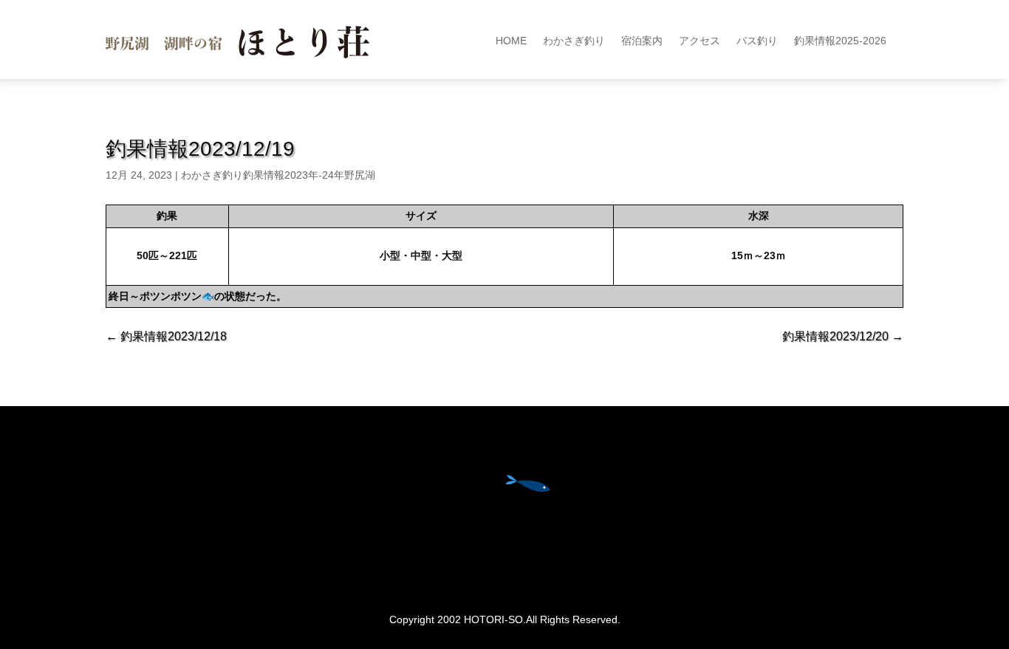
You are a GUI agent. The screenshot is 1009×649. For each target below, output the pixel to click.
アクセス (699, 41)
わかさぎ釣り (574, 41)
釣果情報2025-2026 (840, 41)
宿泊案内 (642, 41)
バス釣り (757, 41)
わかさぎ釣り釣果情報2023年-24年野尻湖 (278, 175)
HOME (511, 41)
